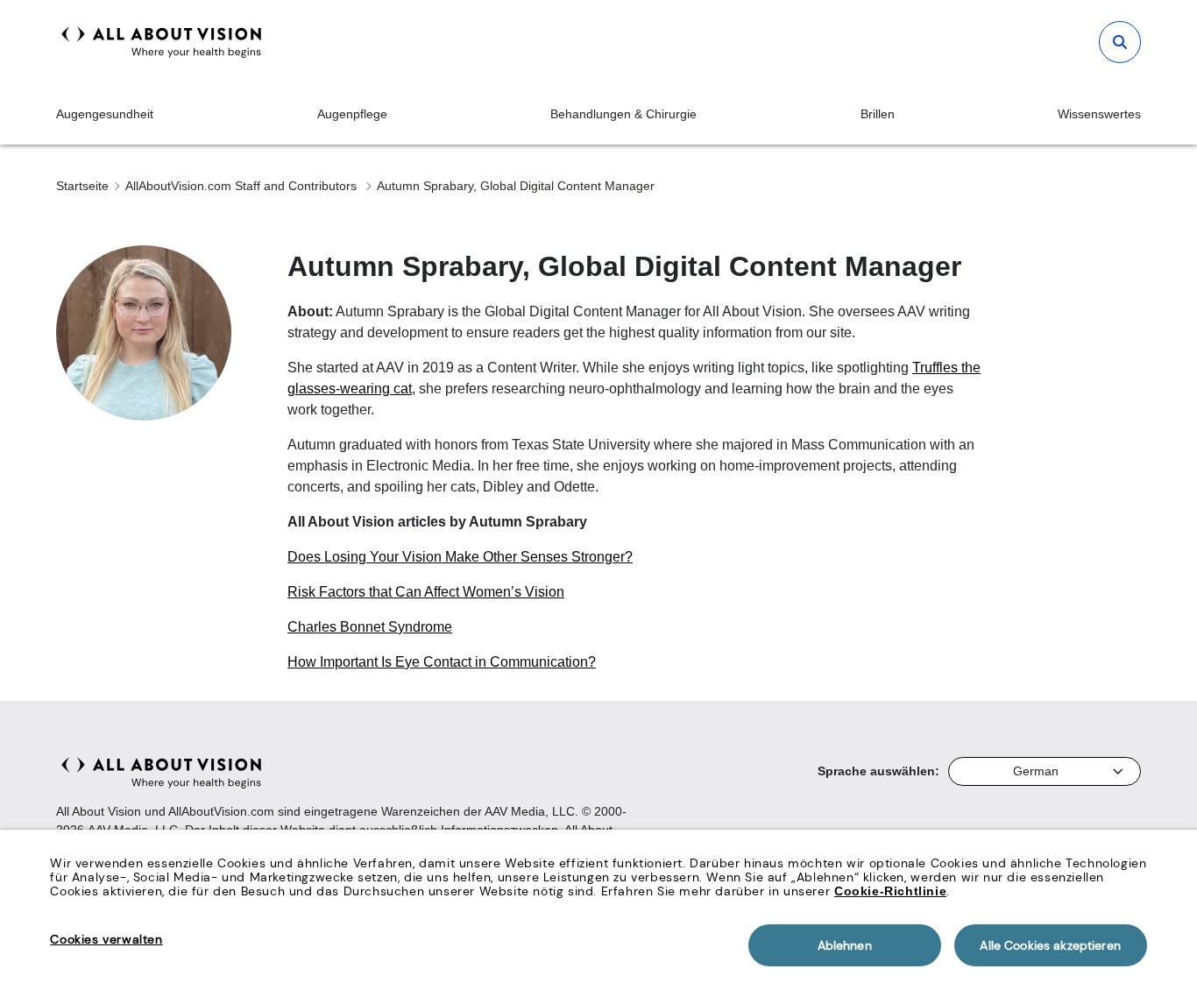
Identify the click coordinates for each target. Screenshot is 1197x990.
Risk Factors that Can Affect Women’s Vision (425, 591)
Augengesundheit (104, 114)
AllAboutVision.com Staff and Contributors (242, 186)
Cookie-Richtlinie (890, 891)
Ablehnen (845, 945)
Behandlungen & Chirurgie (623, 114)
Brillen (878, 114)
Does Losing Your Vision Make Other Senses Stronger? (460, 556)
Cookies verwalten (106, 939)
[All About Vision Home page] (161, 42)
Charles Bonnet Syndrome (369, 626)
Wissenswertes (1099, 114)
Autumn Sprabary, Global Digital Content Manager (516, 186)
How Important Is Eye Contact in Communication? (441, 661)
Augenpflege (352, 114)
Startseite (82, 186)
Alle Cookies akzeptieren (1050, 945)
